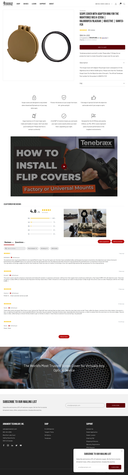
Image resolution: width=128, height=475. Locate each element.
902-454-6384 (7, 432)
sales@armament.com (10, 429)
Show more (64, 336)
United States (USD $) (102, 4)
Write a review (117, 241)
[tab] (20, 242)
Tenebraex (48, 438)
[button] (94, 38)
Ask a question (104, 241)
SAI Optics (48, 435)
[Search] (124, 4)
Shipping (82, 40)
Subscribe (115, 467)
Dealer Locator (90, 435)
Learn (34, 4)
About (51, 4)
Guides (26, 4)
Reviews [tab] (9, 242)
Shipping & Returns (92, 441)
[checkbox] (54, 248)
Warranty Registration (93, 444)
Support (43, 4)
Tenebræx (83, 11)
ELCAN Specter (49, 429)
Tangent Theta (49, 432)
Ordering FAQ (90, 438)
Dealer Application (91, 432)
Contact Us (89, 429)
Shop (18, 4)
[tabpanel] (64, 293)
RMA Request (90, 447)
